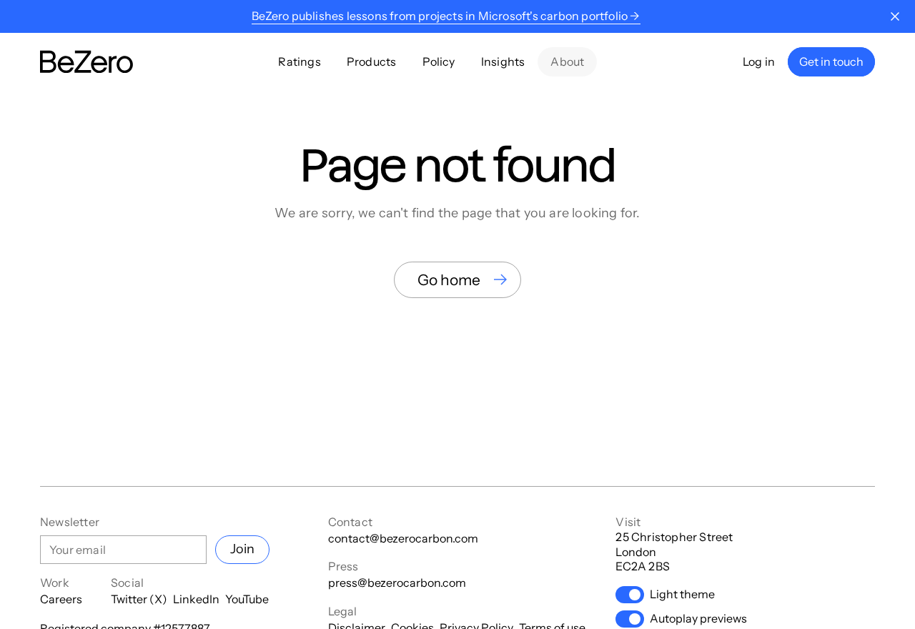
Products (372, 61)
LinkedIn (196, 599)
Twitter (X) (139, 599)
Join (242, 549)
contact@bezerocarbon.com (403, 538)
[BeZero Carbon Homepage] (86, 62)
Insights (503, 61)
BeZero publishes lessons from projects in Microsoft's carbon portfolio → (446, 16)
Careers (61, 599)
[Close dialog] (895, 16)
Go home (448, 280)
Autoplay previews (698, 618)
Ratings (299, 61)
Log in (759, 61)
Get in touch (831, 61)
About (567, 61)
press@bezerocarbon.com (397, 582)
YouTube (247, 599)
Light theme (682, 594)
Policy (438, 61)
